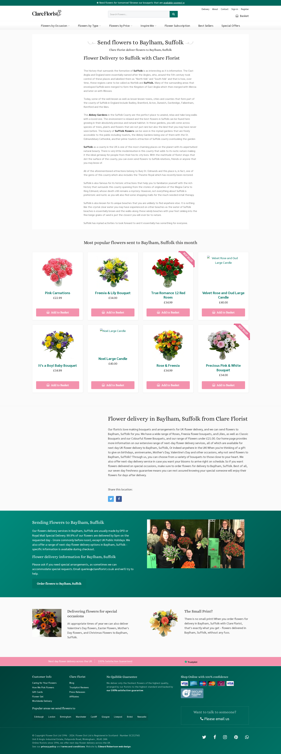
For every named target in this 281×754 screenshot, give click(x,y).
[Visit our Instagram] (225, 737)
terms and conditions (73, 746)
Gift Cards (37, 691)
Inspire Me (147, 25)
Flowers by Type (88, 25)
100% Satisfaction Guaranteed (115, 661)
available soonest (174, 2)
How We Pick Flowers (43, 687)
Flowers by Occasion (54, 25)
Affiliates (74, 696)
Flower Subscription (177, 25)
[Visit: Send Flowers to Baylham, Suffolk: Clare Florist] (119, 499)
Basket (244, 16)
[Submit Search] (174, 14)
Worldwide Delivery (42, 700)
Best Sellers (205, 25)
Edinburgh (39, 716)
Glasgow (105, 716)
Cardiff (94, 716)
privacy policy (48, 746)
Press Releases (77, 691)
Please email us (216, 718)
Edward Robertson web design (114, 746)
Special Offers (230, 25)
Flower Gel (37, 696)
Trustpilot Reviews (79, 687)
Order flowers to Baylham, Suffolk (59, 583)
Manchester (81, 716)
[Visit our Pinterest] (236, 737)
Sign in (234, 9)
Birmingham (65, 716)
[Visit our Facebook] (215, 737)
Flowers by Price (119, 25)
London (51, 716)
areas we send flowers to (59, 708)
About (215, 9)
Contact (224, 9)
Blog (71, 682)
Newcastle (141, 716)
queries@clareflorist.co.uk (97, 569)
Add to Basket (59, 312)
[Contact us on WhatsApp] (247, 737)
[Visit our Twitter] (204, 737)
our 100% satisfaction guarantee (125, 690)
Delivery (205, 9)
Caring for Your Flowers (44, 682)
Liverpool (118, 716)
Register (245, 9)
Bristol (130, 716)
